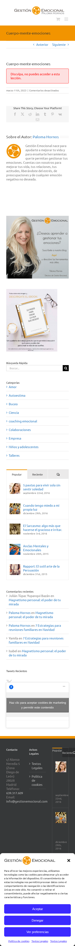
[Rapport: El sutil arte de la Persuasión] (15, 566)
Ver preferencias (37, 932)
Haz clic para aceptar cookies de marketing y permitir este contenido (37, 705)
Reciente (37, 474)
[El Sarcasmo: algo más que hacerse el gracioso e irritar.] (15, 526)
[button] (69, 860)
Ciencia (14, 412)
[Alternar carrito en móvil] (58, 19)
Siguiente (59, 44)
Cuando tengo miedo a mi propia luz (41, 507)
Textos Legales (39, 941)
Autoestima (17, 395)
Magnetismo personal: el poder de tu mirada (31, 615)
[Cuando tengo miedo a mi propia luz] (15, 505)
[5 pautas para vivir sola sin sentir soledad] (15, 485)
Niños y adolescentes (24, 447)
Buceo (13, 404)
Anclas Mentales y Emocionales (35, 548)
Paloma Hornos (46, 136)
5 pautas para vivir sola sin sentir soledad (41, 487)
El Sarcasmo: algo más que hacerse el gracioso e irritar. (42, 528)
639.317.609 (14, 793)
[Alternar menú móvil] (66, 19)
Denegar (37, 920)
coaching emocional (23, 421)
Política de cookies (18, 941)
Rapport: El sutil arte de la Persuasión (41, 568)
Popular (17, 474)
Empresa (15, 438)
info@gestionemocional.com (27, 801)
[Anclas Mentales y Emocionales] (15, 546)
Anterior (42, 44)
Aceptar (37, 909)
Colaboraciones (20, 430)
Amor (13, 387)
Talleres (14, 455)
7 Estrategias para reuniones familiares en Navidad (35, 627)
